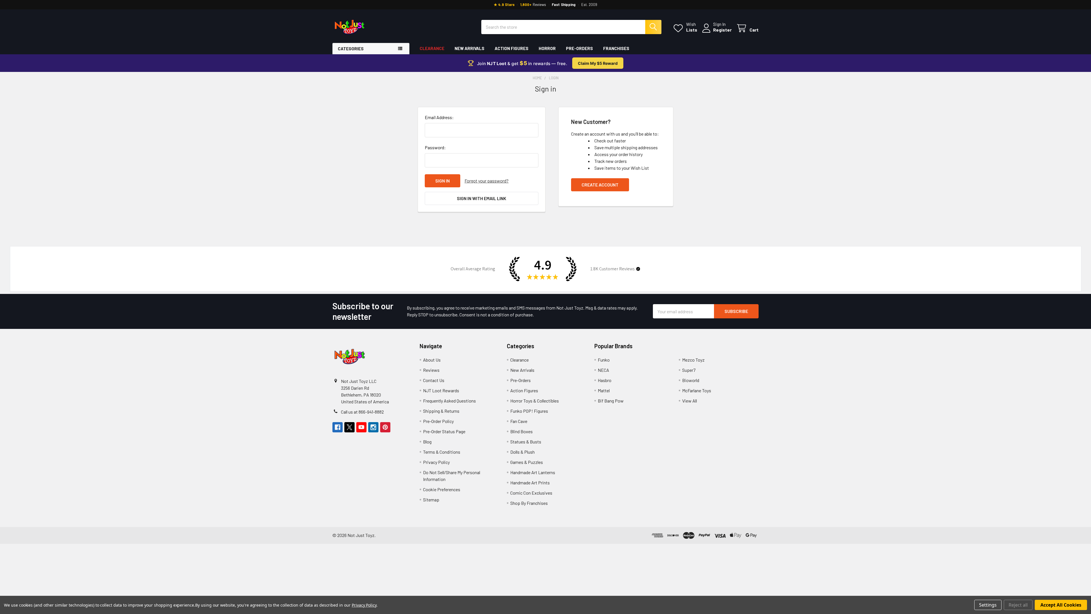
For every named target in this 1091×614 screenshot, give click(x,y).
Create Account (600, 184)
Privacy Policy (436, 462)
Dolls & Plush (522, 452)
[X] (349, 427)
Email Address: (439, 117)
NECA (603, 370)
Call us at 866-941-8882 (362, 411)
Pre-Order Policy (438, 421)
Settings (988, 605)
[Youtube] (361, 427)
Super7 (689, 370)
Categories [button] (351, 48)
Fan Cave (518, 421)
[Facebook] (337, 427)
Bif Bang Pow (611, 400)
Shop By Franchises (529, 503)
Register (722, 29)
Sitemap (431, 499)
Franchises (616, 48)
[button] (638, 269)
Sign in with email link (481, 198)
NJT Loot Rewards (441, 390)
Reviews (431, 370)
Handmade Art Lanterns (532, 472)
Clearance (432, 48)
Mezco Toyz (693, 359)
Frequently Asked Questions (449, 400)
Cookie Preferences (441, 489)
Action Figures (511, 48)
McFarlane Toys (696, 390)
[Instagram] (373, 427)
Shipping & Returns (441, 411)
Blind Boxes (521, 431)
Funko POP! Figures (529, 411)
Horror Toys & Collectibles (534, 400)
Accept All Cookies (1060, 605)
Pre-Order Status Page (444, 431)
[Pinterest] (385, 427)
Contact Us (433, 380)
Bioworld (690, 380)
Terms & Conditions (441, 452)
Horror (547, 48)
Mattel (604, 390)
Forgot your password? (487, 180)
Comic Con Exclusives (531, 492)
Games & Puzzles (526, 462)
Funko (604, 359)
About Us (432, 359)
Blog (427, 441)
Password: (435, 147)
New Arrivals (469, 48)
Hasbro (604, 380)
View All (689, 400)
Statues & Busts (525, 441)
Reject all (1018, 605)
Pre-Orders (579, 48)
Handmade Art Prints (530, 482)
